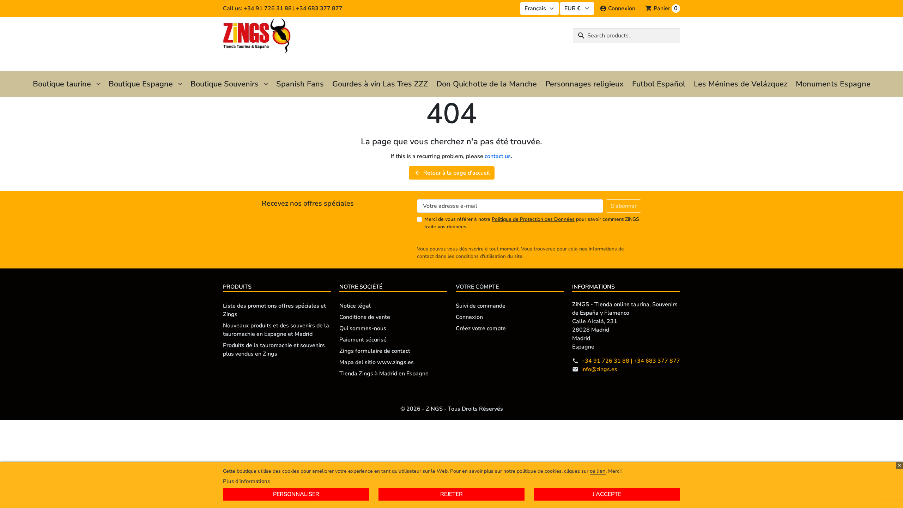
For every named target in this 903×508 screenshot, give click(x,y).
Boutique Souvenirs (224, 84)
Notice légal (355, 306)
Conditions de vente (364, 317)
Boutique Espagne (141, 84)
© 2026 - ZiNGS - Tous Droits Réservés (451, 409)
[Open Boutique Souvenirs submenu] (266, 84)
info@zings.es (599, 369)
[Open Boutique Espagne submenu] (180, 84)
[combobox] (626, 35)
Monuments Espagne (833, 84)
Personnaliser (296, 494)
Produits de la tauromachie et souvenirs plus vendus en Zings (274, 349)
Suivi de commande (480, 306)
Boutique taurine (62, 84)
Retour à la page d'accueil (452, 173)
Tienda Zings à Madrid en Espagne (384, 373)
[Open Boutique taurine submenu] (98, 84)
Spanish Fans (300, 84)
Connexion (469, 317)
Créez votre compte (481, 328)
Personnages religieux (584, 84)
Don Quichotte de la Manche (486, 84)
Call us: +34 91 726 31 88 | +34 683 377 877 (283, 8)
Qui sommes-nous (362, 328)
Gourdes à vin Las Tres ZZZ (380, 84)
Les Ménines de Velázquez (740, 84)
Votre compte (477, 287)
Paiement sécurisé (363, 340)
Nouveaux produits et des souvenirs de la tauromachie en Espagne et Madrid (276, 330)
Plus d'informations (246, 481)
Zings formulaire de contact (374, 351)
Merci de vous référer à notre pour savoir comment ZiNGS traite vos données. (531, 223)
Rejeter (451, 494)
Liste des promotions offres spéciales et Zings (274, 310)
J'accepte (607, 494)
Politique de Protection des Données (533, 219)
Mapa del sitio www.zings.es (376, 362)
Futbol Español (658, 84)
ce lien (598, 470)
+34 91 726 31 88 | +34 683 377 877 (630, 361)
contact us (498, 156)
